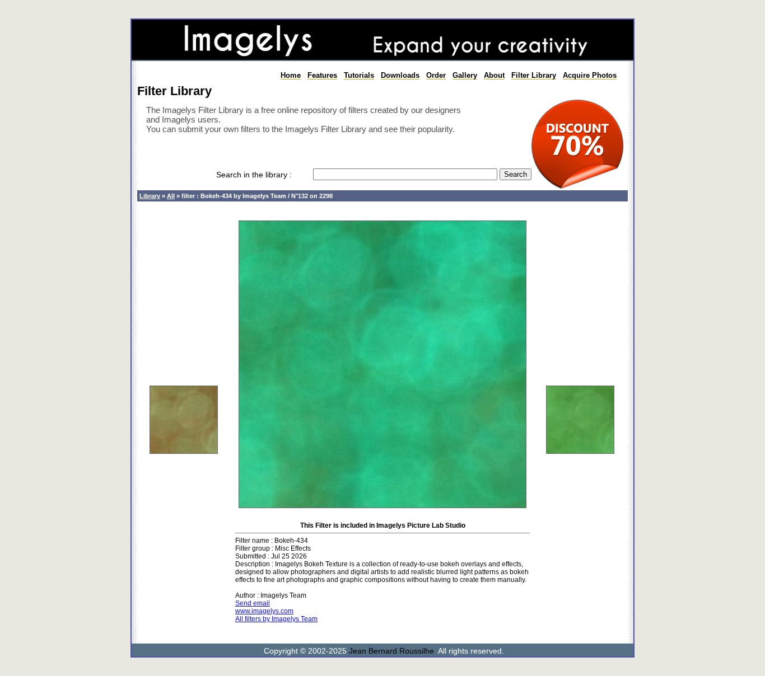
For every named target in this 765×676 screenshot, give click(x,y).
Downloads (400, 75)
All (171, 196)
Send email (252, 603)
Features (322, 75)
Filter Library (533, 75)
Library (149, 196)
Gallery (465, 75)
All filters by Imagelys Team (276, 619)
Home (291, 75)
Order (436, 75)
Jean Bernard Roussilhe (391, 650)
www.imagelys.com (264, 611)
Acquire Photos (590, 75)
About (494, 75)
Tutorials (359, 75)
